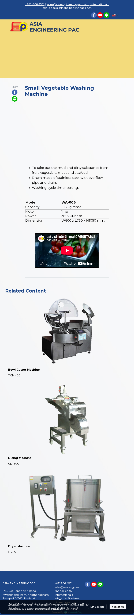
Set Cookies (97, 606)
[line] (106, 15)
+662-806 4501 (34, 4)
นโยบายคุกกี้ (72, 608)
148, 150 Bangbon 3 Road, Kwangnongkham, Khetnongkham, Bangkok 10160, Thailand (26, 594)
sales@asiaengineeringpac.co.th (68, 4)
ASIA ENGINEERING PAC (19, 583)
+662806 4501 (63, 583)
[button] (85, 15)
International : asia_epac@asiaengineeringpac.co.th (76, 6)
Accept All (118, 606)
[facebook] (94, 15)
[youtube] (100, 15)
